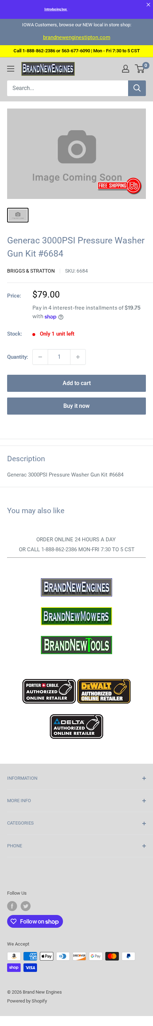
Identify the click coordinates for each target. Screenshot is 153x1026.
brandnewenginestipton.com (76, 37)
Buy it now (76, 405)
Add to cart (77, 383)
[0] (140, 68)
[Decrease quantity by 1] (40, 356)
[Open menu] (10, 69)
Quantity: (17, 357)
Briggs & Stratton (31, 271)
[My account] (125, 69)
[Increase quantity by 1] (77, 356)
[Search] (137, 88)
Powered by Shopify (27, 1001)
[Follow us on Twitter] (26, 906)
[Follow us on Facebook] (12, 906)
